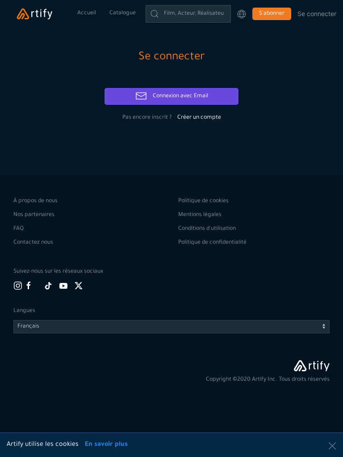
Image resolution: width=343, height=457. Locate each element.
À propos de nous (35, 201)
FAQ (18, 229)
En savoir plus (106, 445)
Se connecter (316, 13)
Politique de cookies (203, 201)
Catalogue (122, 13)
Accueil (86, 13)
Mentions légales (200, 215)
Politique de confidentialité (212, 243)
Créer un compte (199, 118)
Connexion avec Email (179, 96)
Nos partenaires (33, 215)
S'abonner (271, 14)
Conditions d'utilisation (207, 229)
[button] (241, 14)
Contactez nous (33, 243)
